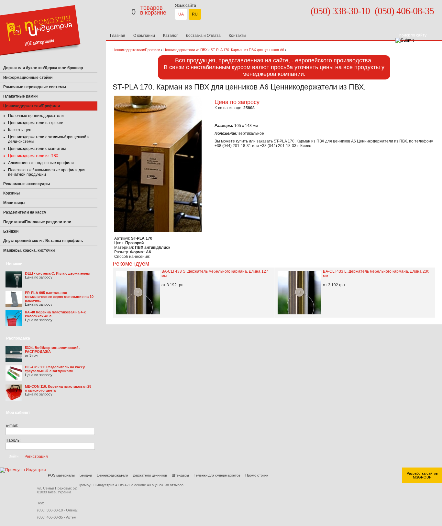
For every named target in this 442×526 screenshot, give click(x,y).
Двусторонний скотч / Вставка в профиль (43, 240)
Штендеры (180, 475)
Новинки (14, 264)
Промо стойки (256, 475)
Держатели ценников (150, 475)
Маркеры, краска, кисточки (29, 250)
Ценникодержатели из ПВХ (33, 155)
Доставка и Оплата (203, 35)
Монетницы (14, 203)
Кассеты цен (19, 130)
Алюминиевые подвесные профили (41, 163)
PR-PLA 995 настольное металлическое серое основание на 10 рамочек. (59, 296)
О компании (144, 35)
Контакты (237, 35)
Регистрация (36, 456)
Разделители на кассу (24, 212)
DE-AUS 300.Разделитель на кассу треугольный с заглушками (55, 369)
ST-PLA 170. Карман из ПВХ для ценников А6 (248, 50)
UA (181, 14)
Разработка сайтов (422, 473)
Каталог (170, 35)
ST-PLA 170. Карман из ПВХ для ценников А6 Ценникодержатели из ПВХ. (341, 141)
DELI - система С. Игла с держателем (57, 273)
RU (195, 14)
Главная (117, 35)
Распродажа (18, 338)
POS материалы (61, 475)
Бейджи (86, 475)
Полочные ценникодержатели (36, 115)
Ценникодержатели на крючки (35, 123)
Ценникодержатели (112, 475)
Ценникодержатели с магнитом (37, 148)
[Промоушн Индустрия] (40, 62)
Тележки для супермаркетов (217, 475)
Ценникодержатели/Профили (136, 50)
